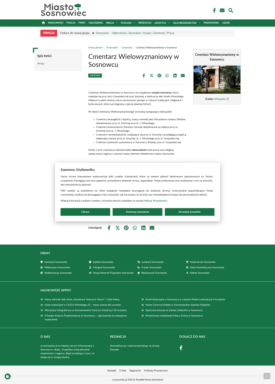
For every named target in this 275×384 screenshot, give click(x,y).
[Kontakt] (222, 10)
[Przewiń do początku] (267, 376)
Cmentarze (127, 48)
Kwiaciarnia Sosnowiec (203, 262)
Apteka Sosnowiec (103, 262)
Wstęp (40, 63)
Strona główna (95, 48)
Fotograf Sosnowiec (104, 267)
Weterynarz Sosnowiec (57, 267)
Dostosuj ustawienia (137, 212)
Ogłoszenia (96, 23)
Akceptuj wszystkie (190, 212)
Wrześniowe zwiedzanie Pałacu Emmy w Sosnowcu (174, 315)
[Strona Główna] (43, 23)
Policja (71, 23)
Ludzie (226, 23)
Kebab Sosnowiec (200, 273)
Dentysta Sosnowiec (55, 262)
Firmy (82, 23)
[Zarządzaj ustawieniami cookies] (8, 376)
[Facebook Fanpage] (213, 10)
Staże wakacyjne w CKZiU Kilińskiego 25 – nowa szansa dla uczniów (83, 305)
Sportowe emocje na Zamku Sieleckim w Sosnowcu (174, 310)
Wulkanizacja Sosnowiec (58, 273)
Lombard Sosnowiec (152, 262)
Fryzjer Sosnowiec (151, 267)
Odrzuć (85, 212)
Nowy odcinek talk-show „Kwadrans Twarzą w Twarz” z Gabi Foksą (82, 299)
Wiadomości (55, 23)
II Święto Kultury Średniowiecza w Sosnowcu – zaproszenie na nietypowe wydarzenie (86, 317)
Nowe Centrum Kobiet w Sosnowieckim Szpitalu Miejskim (177, 305)
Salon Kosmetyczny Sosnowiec (207, 267)
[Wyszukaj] (231, 10)
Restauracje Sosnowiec (154, 273)
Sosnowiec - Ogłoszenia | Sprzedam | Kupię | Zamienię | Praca (135, 33)
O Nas (122, 370)
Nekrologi (144, 23)
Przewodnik (211, 23)
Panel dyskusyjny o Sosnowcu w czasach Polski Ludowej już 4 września (185, 299)
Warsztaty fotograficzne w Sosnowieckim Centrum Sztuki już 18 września (86, 310)
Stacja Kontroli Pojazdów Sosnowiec (113, 273)
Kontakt (114, 349)
